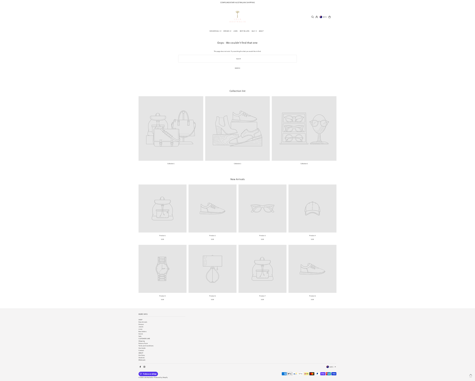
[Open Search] (312, 17)
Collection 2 (237, 163)
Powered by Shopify (161, 377)
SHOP (140, 320)
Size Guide (142, 348)
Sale (140, 336)
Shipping (142, 341)
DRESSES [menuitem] (226, 31)
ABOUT (141, 353)
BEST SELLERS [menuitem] (244, 31)
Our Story (142, 355)
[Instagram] (468, 3)
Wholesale (142, 360)
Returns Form (143, 343)
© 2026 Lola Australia (146, 377)
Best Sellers (142, 331)
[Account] (317, 17)
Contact (141, 350)
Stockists (142, 357)
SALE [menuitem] (253, 31)
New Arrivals (237, 179)
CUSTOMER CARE (144, 338)
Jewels (141, 327)
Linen (140, 329)
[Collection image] (171, 128)
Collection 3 (304, 163)
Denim (141, 334)
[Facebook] (464, 3)
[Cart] (330, 17)
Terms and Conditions (146, 346)
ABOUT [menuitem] (261, 31)
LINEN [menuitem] (235, 31)
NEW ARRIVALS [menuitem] (214, 31)
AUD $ (325, 17)
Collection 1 (170, 163)
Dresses (141, 324)
